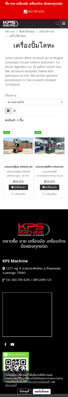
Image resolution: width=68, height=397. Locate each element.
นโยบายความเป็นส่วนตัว (38, 381)
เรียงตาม (12, 95)
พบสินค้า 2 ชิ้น (14, 120)
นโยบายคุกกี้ (11, 385)
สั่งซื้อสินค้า (20, 187)
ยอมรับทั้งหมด (42, 391)
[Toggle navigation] (63, 23)
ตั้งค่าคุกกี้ (24, 391)
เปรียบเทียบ (20, 194)
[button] (56, 23)
